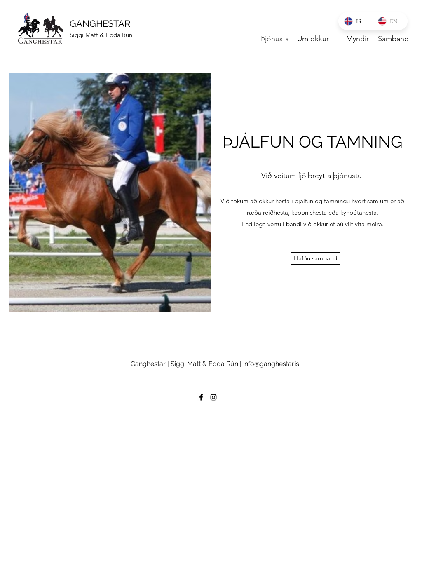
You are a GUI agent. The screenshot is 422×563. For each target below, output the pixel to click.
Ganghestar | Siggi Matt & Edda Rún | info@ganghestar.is (215, 364)
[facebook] (201, 397)
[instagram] (213, 397)
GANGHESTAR (100, 23)
